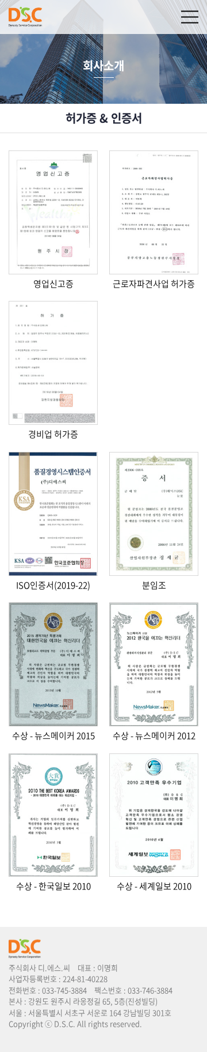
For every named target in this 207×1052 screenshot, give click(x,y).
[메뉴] (189, 17)
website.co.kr (75, 1035)
